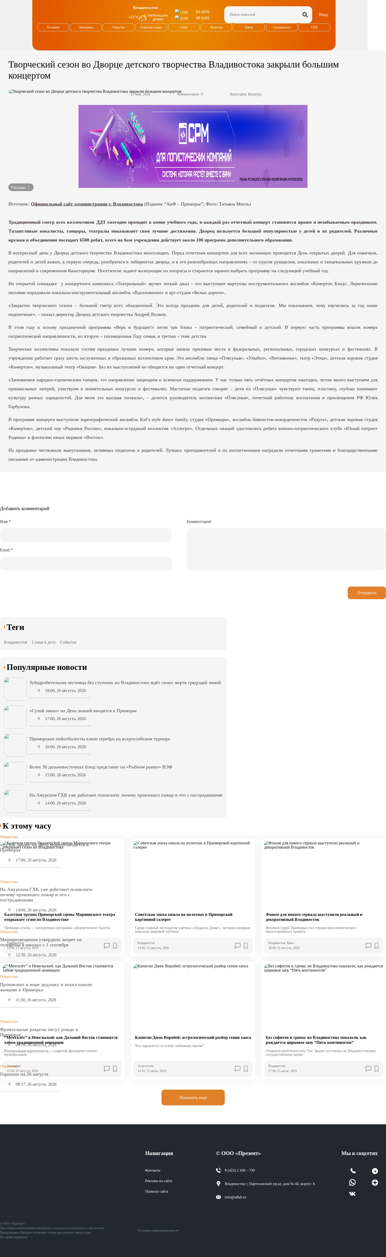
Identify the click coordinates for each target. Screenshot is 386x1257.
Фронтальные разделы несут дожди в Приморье (39, 1032)
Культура (255, 94)
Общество (9, 837)
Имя (5, 521)
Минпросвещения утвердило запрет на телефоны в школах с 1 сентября (41, 942)
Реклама (19, 187)
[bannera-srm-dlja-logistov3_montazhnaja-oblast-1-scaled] (193, 146)
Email (6, 550)
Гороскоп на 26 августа (24, 1074)
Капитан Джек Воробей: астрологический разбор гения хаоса (193, 1037)
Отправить (367, 593)
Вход (323, 14)
